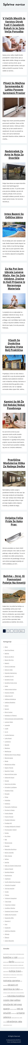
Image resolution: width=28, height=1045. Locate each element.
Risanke (7, 846)
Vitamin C (8, 921)
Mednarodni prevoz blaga (12, 755)
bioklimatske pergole (20, 954)
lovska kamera (13, 974)
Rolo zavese (8, 856)
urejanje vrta (13, 1013)
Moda (6, 761)
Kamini (7, 709)
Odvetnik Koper (9, 777)
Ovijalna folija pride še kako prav (14, 521)
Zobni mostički (9, 941)
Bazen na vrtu (9, 660)
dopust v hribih (6, 965)
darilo (11, 961)
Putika (7, 833)
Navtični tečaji (9, 771)
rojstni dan (8, 1000)
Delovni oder (9, 670)
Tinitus (7, 895)
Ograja (7, 781)
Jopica (6, 706)
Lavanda (7, 725)
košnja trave (15, 971)
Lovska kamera (9, 735)
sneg (19, 1004)
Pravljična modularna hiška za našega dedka (14, 463)
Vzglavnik (7, 928)
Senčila (7, 862)
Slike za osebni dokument (13, 866)
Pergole (7, 794)
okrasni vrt (13, 984)
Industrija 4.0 (9, 696)
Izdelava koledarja (10, 699)
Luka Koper (8, 738)
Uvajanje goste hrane (11, 911)
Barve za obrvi (9, 657)
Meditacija (8, 751)
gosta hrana (13, 967)
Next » (22, 631)
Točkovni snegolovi (11, 898)
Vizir (6, 924)
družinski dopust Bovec (13, 965)
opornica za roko (11, 989)
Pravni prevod (9, 817)
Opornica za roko (10, 784)
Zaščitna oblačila (10, 931)
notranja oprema (11, 980)
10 (16, 631)
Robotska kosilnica (10, 849)
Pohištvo (7, 804)
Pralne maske (9, 813)
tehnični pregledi (13, 1009)
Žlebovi (7, 937)
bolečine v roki (10, 957)
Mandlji (7, 745)
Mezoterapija (9, 758)
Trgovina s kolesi (10, 905)
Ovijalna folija (9, 790)
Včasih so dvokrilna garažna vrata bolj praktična (14, 345)
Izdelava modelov (10, 702)
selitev (17, 1000)
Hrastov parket (9, 693)
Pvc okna (7, 836)
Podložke (7, 800)
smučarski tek (10, 1004)
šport (11, 1025)
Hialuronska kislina (10, 689)
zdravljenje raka (14, 1021)
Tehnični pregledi (10, 885)
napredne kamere (12, 977)
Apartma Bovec (9, 650)
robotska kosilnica (16, 995)
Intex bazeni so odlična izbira (14, 215)
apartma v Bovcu (12, 954)
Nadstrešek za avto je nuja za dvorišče (14, 155)
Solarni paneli (9, 869)
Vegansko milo (9, 918)
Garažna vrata (9, 679)
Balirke (7, 653)
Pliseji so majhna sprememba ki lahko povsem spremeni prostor (14, 88)
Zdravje (7, 934)
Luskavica (8, 741)
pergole (8, 992)
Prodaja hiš (8, 823)
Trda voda (8, 901)
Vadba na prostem (10, 915)
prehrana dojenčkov (20, 992)
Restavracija (8, 843)
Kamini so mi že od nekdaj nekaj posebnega (14, 405)
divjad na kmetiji (18, 962)
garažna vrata (20, 965)
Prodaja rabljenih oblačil (12, 826)
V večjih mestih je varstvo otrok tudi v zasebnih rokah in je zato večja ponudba (14, 25)
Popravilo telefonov (11, 807)
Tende (7, 892)
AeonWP (19, 1042)
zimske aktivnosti (6, 1025)
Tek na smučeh (9, 888)
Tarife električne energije (12, 882)
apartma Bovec (6, 954)
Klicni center (8, 712)
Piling (6, 797)
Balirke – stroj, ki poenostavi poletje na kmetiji (14, 579)
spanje (6, 1008)
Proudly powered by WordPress (13, 1040)
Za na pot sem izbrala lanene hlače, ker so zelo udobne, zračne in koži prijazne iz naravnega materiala (14, 278)
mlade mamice (19, 974)
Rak (6, 839)
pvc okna (5, 996)
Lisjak (6, 728)
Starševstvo (8, 875)
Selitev (7, 859)
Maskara (7, 748)
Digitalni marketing (11, 673)
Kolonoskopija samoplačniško (14, 719)
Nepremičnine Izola (11, 774)
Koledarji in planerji (11, 715)
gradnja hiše (17, 967)
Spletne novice (14, 4)
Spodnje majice (9, 872)
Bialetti (7, 663)
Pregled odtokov (10, 820)
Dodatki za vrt (9, 676)
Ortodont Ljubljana (11, 787)
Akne (6, 647)
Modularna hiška (10, 764)
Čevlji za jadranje (10, 666)
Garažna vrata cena (11, 683)
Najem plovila (9, 768)
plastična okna (13, 992)
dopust (22, 962)
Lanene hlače (9, 722)
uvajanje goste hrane (15, 1017)
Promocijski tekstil (11, 830)
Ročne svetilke (9, 852)
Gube (6, 686)
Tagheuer (8, 879)
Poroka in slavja (9, 810)
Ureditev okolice (10, 908)
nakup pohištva (6, 977)
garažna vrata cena (6, 967)
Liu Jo (6, 732)
